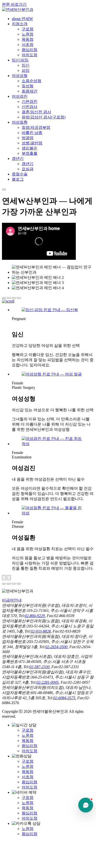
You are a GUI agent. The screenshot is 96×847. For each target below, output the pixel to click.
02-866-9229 (35, 616)
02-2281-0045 (47, 682)
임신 (26, 65)
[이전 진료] (4, 577)
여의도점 (29, 55)
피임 (26, 70)
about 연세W (22, 19)
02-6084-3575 (64, 698)
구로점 (27, 29)
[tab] (4, 583)
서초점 (27, 44)
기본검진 (29, 101)
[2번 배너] (9, 298)
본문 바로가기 (14, 4)
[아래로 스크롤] (8, 301)
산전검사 (29, 107)
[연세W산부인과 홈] (17, 9)
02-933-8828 (41, 631)
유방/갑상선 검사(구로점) (43, 117)
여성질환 (20, 122)
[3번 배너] (14, 298)
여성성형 (20, 76)
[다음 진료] (9, 577)
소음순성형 (31, 81)
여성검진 (20, 96)
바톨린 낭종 (32, 133)
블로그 (18, 179)
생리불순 (29, 148)
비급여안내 (12, 600)
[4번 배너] (19, 298)
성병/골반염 (32, 143)
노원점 (27, 34)
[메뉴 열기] (4, 189)
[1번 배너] (4, 298)
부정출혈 (29, 153)
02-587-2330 (39, 667)
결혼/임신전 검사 (36, 112)
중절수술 (20, 174)
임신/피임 (20, 60)
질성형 (27, 86)
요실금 (27, 169)
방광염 (27, 138)
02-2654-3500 (56, 647)
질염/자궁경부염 (36, 127)
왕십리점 (29, 50)
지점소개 (20, 24)
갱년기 (18, 158)
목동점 (27, 39)
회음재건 (29, 91)
